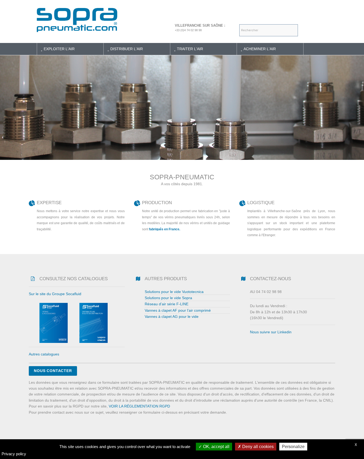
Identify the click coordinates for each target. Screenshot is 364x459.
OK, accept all (215, 446)
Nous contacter (53, 371)
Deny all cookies (257, 446)
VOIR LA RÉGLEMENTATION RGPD (139, 406)
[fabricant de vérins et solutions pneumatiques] (77, 18)
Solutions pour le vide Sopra (168, 298)
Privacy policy (14, 454)
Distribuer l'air (126, 49)
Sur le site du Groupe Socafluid (55, 294)
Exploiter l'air (59, 49)
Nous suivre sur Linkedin (271, 332)
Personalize (293, 446)
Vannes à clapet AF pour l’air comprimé (178, 310)
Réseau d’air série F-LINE (166, 304)
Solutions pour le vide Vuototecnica (174, 292)
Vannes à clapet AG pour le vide (172, 316)
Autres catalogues (44, 354)
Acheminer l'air (260, 49)
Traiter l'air (190, 49)
